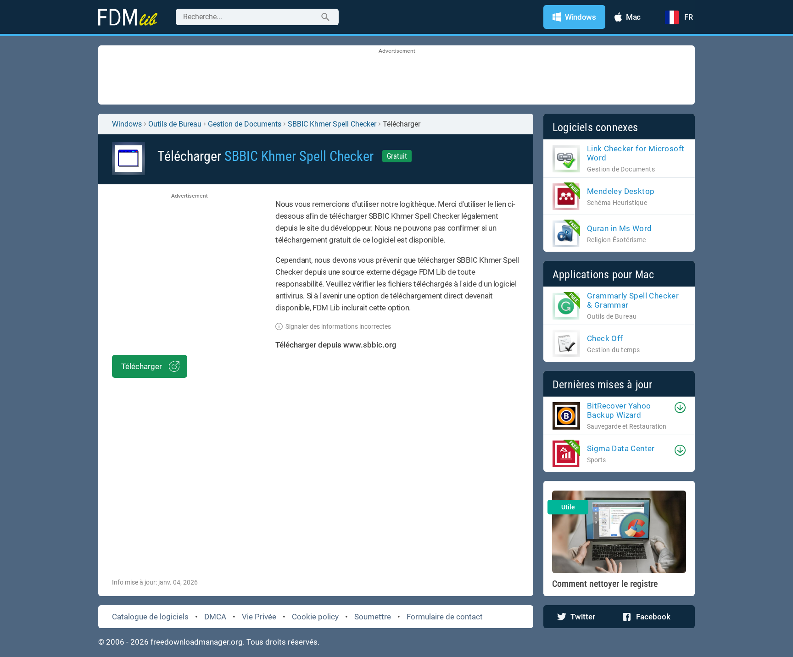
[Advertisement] (396, 75)
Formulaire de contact (445, 616)
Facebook (653, 616)
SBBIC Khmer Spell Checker (332, 124)
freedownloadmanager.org (197, 641)
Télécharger (141, 366)
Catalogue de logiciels (150, 616)
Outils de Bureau (174, 124)
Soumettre (372, 616)
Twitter (582, 616)
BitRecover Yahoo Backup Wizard (619, 410)
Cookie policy (315, 616)
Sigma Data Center (621, 448)
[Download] (680, 407)
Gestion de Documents (244, 124)
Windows (127, 124)
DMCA (215, 616)
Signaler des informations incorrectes (338, 326)
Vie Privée (259, 616)
